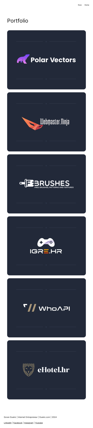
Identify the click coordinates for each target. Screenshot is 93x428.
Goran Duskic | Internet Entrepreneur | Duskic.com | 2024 (30, 417)
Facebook (17, 423)
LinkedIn (8, 423)
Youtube (39, 423)
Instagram (28, 423)
